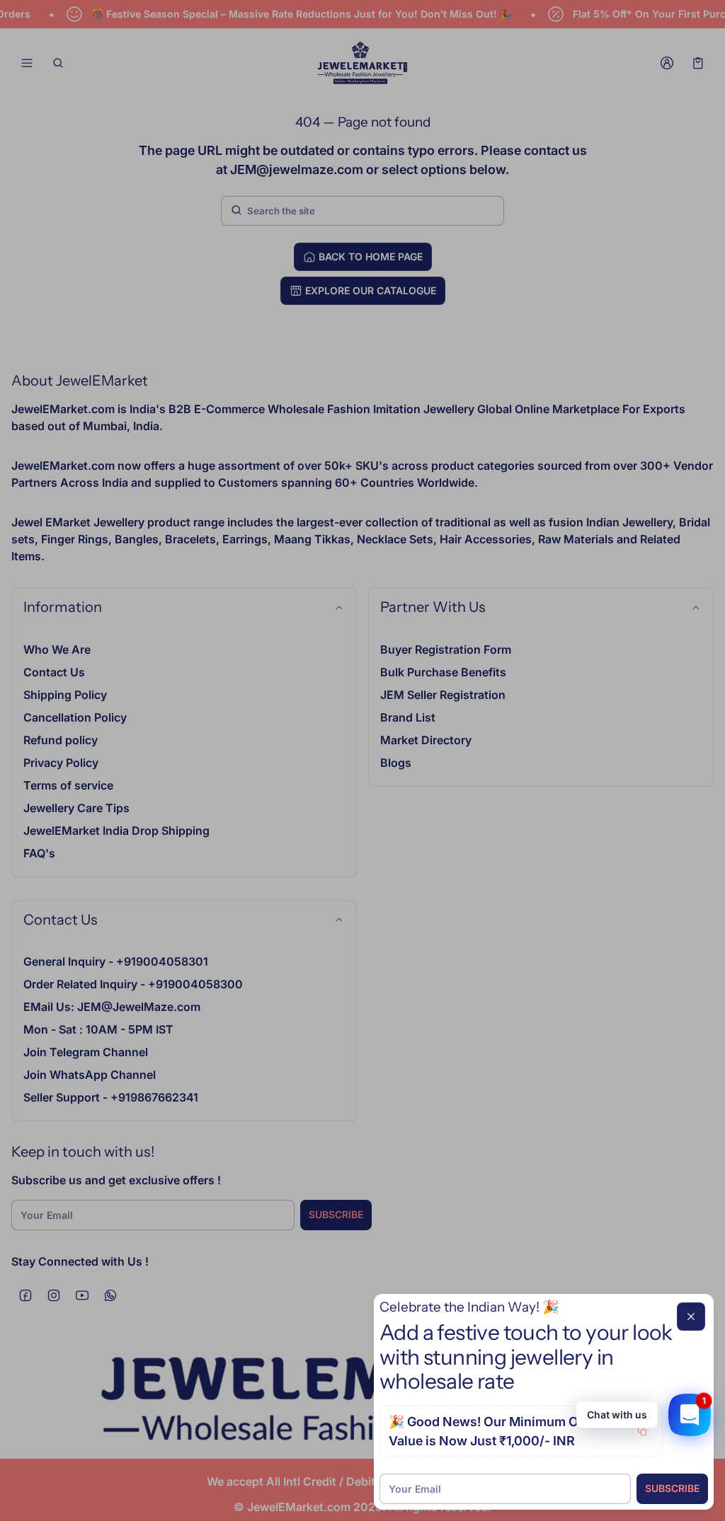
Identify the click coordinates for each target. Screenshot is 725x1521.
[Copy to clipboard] (642, 1431)
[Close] (691, 1316)
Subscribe (672, 1488)
